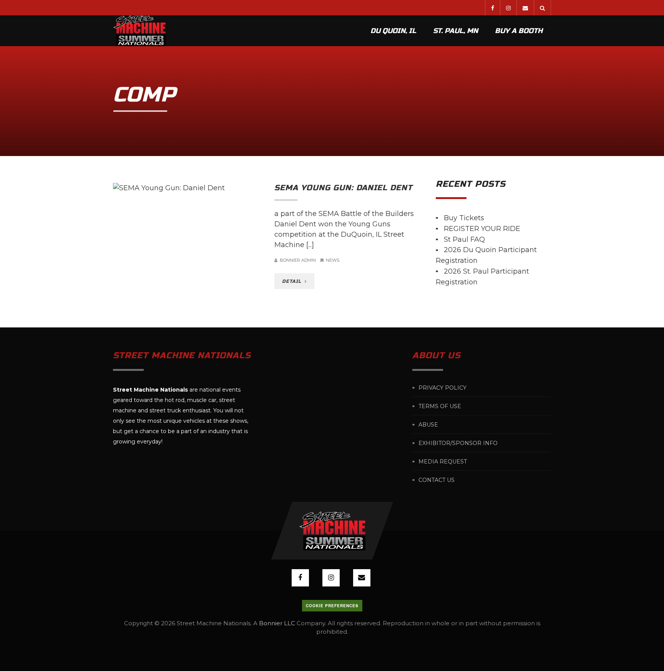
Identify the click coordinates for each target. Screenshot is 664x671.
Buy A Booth (519, 31)
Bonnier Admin (298, 260)
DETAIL (292, 281)
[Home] (139, 30)
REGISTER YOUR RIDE (482, 228)
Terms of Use (439, 405)
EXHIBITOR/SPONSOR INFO (458, 442)
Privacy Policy (442, 387)
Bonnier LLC (277, 623)
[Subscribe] (525, 7)
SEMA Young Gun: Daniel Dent (343, 188)
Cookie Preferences (332, 605)
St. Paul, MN (455, 31)
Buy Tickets (464, 218)
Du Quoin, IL (393, 31)
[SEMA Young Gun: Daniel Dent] (188, 188)
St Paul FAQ (464, 239)
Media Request (442, 461)
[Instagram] (508, 7)
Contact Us (436, 479)
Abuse (428, 424)
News (332, 260)
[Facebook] (492, 7)
